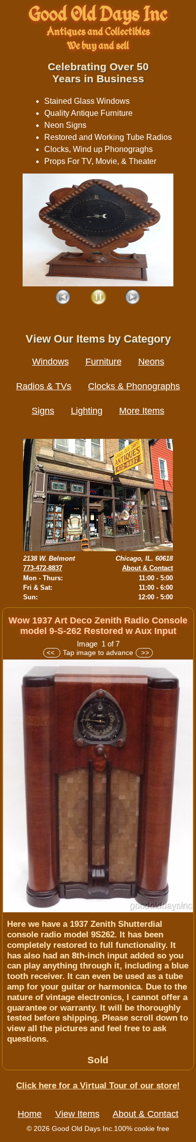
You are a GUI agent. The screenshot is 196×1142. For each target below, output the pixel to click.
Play (98, 297)
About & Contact (147, 568)
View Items (77, 1114)
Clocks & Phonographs (134, 386)
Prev (63, 297)
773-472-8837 (42, 568)
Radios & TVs (43, 386)
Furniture (103, 362)
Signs (43, 411)
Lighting (87, 411)
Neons (151, 362)
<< (52, 653)
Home (30, 1114)
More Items (141, 411)
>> (144, 653)
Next (133, 297)
